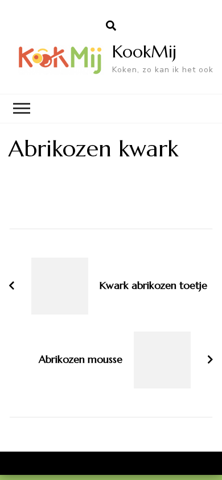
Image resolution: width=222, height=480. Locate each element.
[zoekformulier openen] (111, 26)
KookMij (144, 51)
